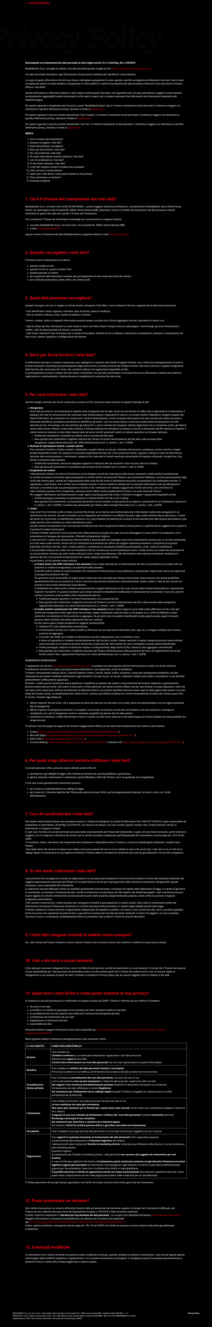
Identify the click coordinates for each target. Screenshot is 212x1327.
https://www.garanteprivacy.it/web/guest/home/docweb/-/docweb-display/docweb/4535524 (77, 1222)
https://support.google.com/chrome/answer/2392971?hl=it (153, 742)
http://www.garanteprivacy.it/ (166, 1215)
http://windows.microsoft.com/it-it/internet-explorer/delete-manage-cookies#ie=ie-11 (90, 735)
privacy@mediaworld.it (49, 228)
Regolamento (98, 109)
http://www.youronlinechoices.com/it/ (71, 665)
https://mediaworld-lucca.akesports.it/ (131, 68)
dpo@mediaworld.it (119, 234)
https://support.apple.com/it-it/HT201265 (64, 738)
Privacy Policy (193, 1313)
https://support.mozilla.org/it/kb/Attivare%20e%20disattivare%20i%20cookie (79, 731)
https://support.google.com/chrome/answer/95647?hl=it (78, 742)
